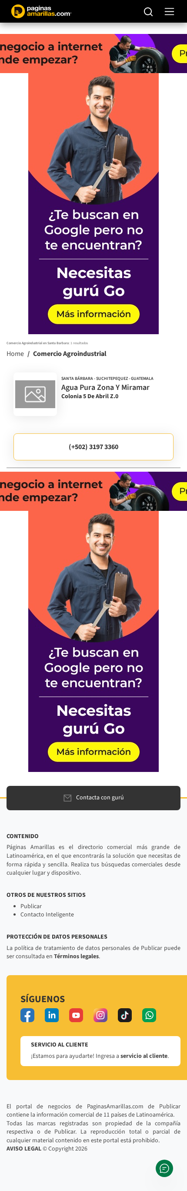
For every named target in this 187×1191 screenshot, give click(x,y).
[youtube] (76, 1015)
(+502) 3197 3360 (93, 447)
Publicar (31, 906)
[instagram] (100, 1015)
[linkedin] (52, 1015)
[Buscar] (148, 11)
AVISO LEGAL (24, 1148)
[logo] (35, 394)
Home (15, 354)
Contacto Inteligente (47, 914)
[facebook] (27, 1015)
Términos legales (76, 956)
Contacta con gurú (100, 797)
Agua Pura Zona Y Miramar (105, 387)
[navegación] (169, 11)
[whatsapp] (149, 1015)
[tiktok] (125, 1015)
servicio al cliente (143, 1056)
